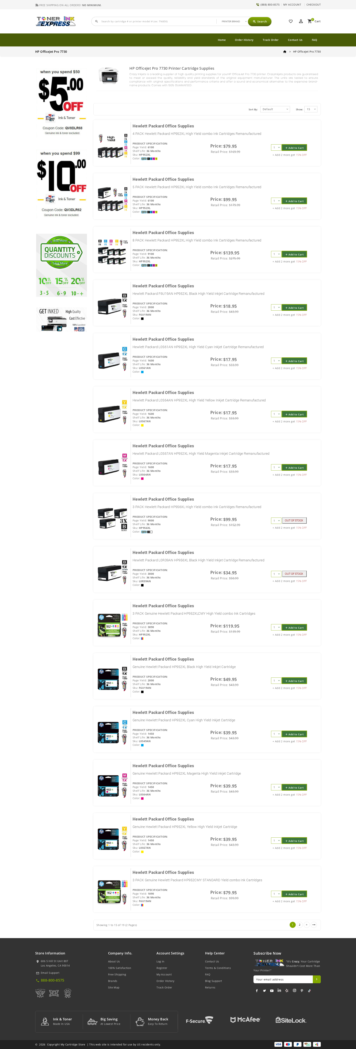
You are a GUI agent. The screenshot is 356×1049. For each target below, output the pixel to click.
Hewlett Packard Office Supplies (163, 126)
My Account (164, 974)
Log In (160, 961)
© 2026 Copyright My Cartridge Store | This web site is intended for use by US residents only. (98, 1044)
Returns (210, 987)
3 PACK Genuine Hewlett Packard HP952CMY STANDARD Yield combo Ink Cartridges (197, 880)
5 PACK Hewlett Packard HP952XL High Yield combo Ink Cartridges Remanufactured (197, 187)
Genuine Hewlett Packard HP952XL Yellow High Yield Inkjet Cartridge (185, 826)
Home (222, 40)
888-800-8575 (52, 980)
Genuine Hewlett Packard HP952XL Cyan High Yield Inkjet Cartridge (184, 720)
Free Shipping (117, 974)
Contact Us (295, 40)
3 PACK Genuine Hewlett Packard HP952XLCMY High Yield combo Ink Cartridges (194, 613)
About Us (114, 961)
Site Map (114, 987)
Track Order (270, 40)
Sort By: (253, 109)
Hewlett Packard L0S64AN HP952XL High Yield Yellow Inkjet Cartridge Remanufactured (199, 400)
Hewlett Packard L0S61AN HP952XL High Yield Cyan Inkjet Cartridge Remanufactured (198, 347)
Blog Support (213, 981)
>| (314, 925)
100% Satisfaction (119, 968)
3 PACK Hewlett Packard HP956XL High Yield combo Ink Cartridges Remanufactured (197, 507)
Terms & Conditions (218, 968)
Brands (112, 981)
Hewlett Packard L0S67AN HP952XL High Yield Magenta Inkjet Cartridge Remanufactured (201, 453)
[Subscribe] (317, 979)
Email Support (50, 973)
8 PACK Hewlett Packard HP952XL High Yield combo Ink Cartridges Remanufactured (197, 240)
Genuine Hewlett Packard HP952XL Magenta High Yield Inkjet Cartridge (187, 773)
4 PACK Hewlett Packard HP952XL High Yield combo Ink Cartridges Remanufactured (197, 133)
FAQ (314, 40)
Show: (299, 109)
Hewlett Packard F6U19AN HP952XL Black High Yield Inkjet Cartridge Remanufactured (198, 293)
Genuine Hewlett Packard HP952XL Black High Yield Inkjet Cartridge (184, 666)
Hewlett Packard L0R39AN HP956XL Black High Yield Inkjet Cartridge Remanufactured (198, 560)
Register (161, 968)
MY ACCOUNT (292, 4)
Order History (244, 40)
